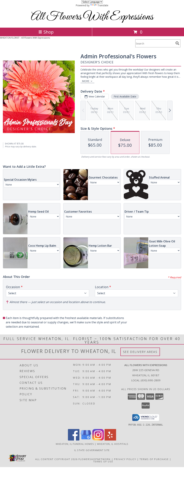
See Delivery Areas (140, 352)
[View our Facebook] (73, 439)
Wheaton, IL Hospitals (112, 444)
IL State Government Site (92, 450)
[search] (177, 43)
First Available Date (125, 96)
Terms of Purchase (154, 459)
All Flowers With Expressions (92, 17)
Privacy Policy (125, 459)
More (85, 81)
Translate (102, 5)
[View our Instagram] (98, 439)
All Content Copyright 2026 (56, 459)
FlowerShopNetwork (95, 459)
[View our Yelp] (110, 439)
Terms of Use (103, 461)
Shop (48, 32)
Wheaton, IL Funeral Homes (75, 444)
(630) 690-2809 (150, 380)
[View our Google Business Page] (86, 439)
